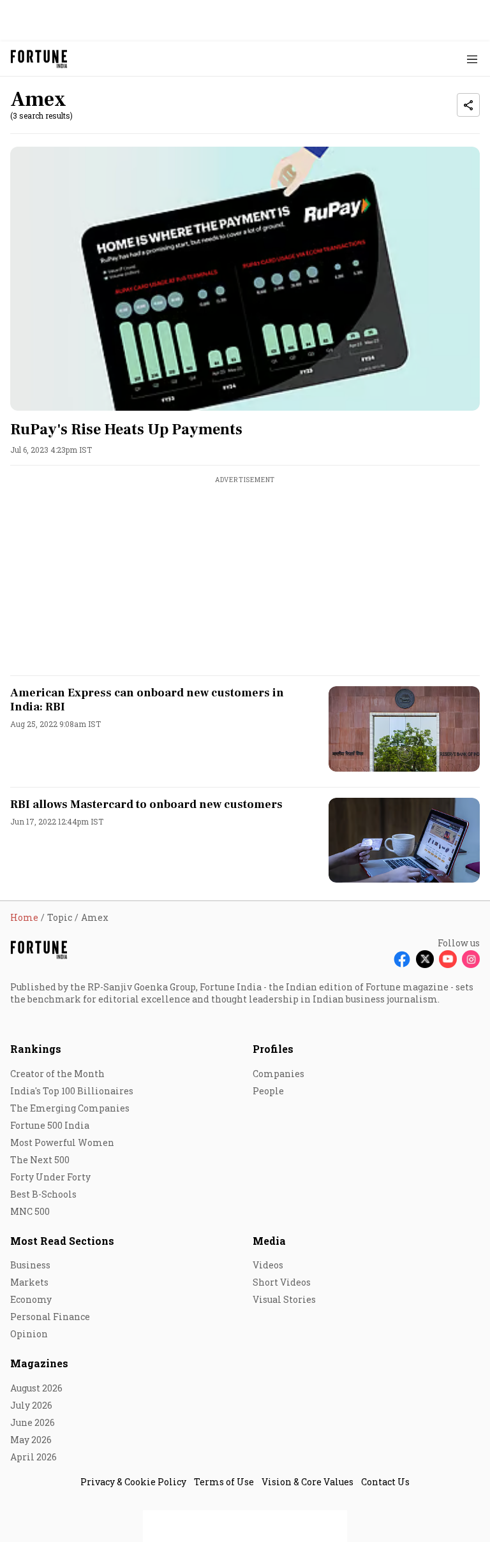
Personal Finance (50, 1317)
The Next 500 (40, 1160)
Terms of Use (224, 1482)
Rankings (35, 1048)
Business (30, 1265)
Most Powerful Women (62, 1142)
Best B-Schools (43, 1194)
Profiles (273, 1048)
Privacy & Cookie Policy (133, 1482)
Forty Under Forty (50, 1177)
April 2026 (33, 1457)
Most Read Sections (62, 1240)
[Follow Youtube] (448, 959)
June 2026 (32, 1422)
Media (269, 1240)
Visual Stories (284, 1299)
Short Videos (282, 1282)
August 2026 (36, 1388)
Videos (268, 1265)
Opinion (29, 1334)
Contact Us (385, 1482)
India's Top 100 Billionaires (71, 1091)
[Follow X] (425, 959)
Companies (278, 1074)
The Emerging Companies (70, 1108)
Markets (29, 1282)
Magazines (39, 1363)
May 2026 (31, 1440)
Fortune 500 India (49, 1125)
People (268, 1091)
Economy (31, 1299)
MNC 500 (30, 1211)
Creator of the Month (57, 1074)
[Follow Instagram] (471, 959)
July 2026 (31, 1405)
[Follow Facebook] (402, 959)
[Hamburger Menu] (472, 59)
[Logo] (39, 59)
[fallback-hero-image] (245, 279)
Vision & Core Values (307, 1482)
